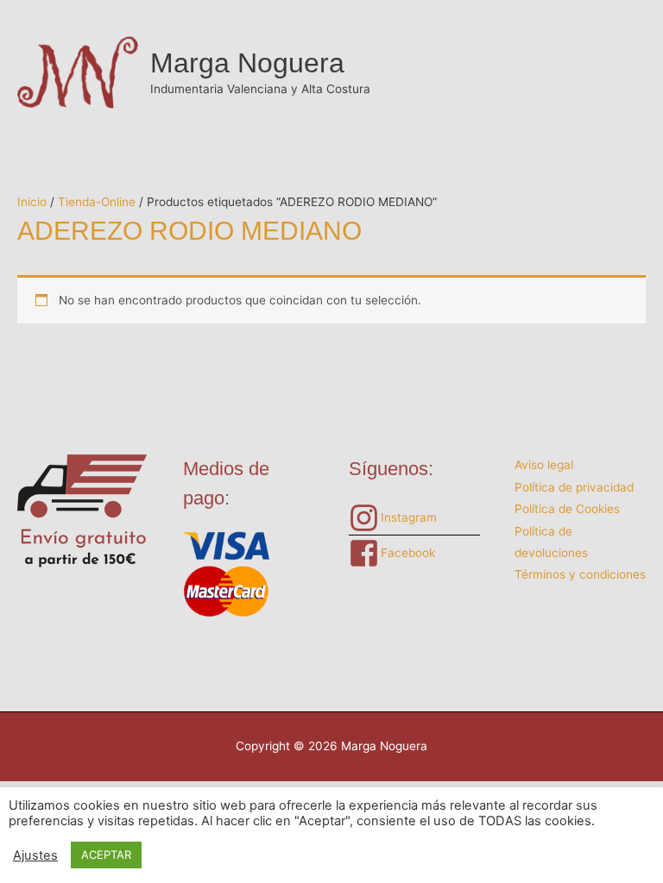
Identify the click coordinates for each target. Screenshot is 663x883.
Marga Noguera (247, 62)
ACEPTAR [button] (106, 854)
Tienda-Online (97, 202)
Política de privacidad (574, 487)
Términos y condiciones (580, 574)
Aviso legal (544, 465)
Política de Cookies (567, 509)
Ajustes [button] (35, 855)
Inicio (32, 202)
